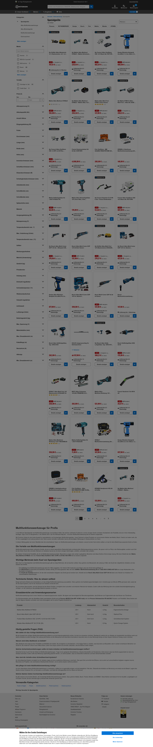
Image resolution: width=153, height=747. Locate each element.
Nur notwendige (118, 737)
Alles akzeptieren (117, 733)
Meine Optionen (118, 742)
